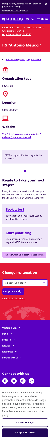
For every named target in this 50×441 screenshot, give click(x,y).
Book (5, 333)
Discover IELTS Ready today (15, 10)
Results (6, 345)
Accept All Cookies (25, 432)
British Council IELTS (12, 27)
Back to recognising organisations (23, 59)
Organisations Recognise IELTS (16, 34)
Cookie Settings (24, 422)
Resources (7, 351)
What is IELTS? (34, 27)
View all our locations (13, 298)
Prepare (6, 339)
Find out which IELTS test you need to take (24, 254)
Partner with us (10, 357)
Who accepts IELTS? (11, 31)
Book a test (15, 209)
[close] (46, 4)
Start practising (18, 233)
